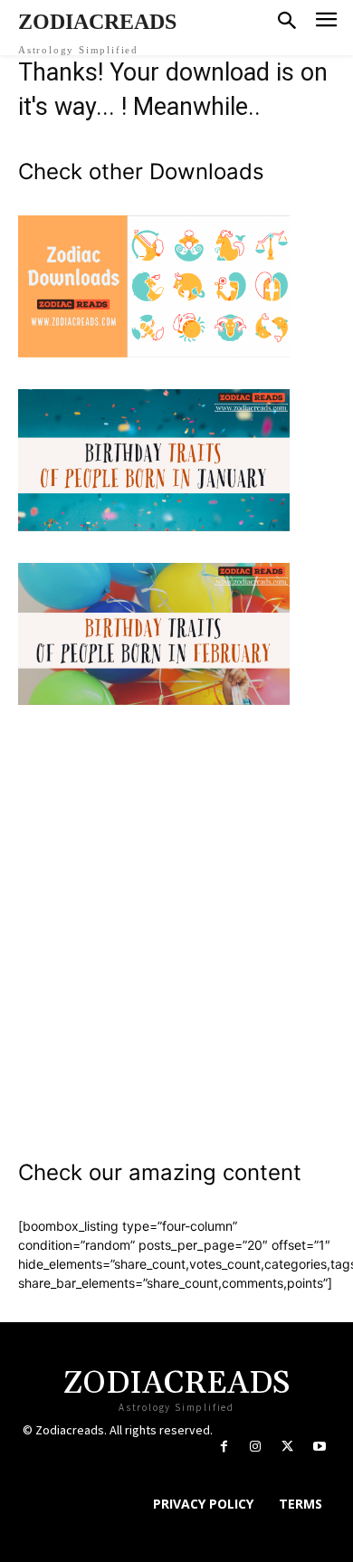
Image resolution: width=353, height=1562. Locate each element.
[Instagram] (255, 1446)
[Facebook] (224, 1446)
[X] (287, 1446)
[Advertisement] (176, 921)
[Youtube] (319, 1446)
